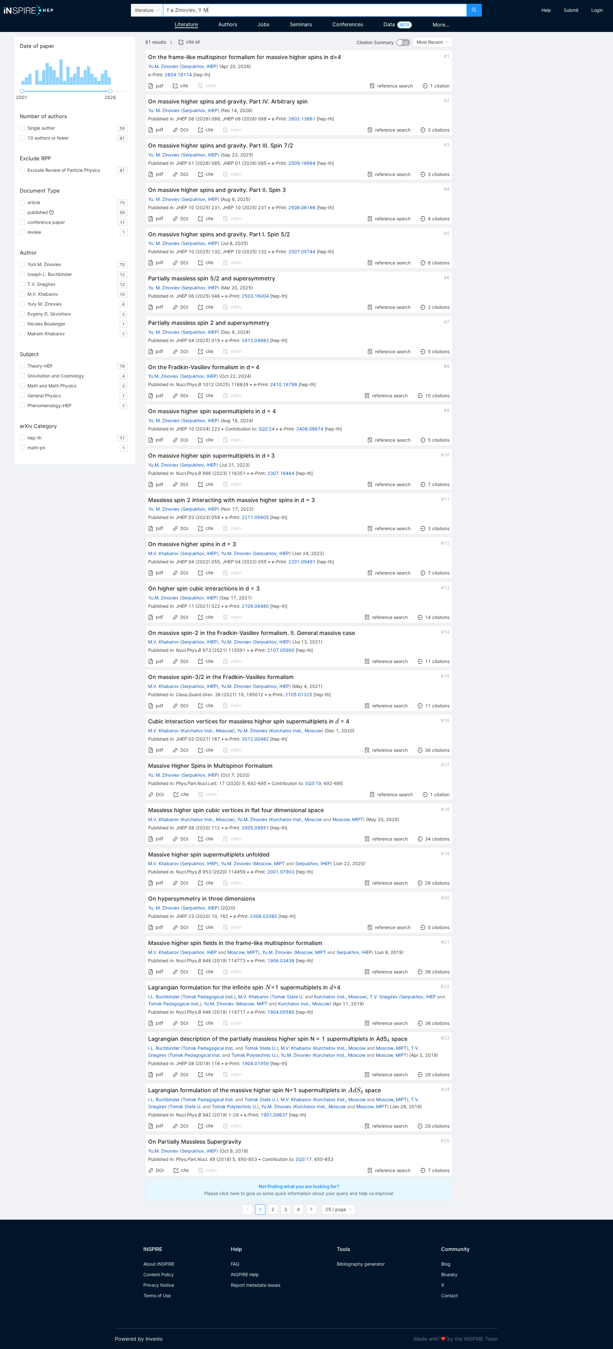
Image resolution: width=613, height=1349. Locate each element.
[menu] (548, 10)
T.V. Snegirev (384, 996)
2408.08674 (309, 428)
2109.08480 (255, 606)
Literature (186, 24)
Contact (449, 1295)
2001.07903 (280, 871)
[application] (75, 70)
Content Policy (158, 1274)
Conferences (347, 24)
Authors (227, 24)
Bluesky (449, 1274)
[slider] (21, 91)
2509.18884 (301, 163)
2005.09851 (255, 827)
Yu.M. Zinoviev (163, 66)
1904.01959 (255, 1063)
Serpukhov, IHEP (198, 66)
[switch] (403, 42)
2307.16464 (280, 473)
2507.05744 (301, 251)
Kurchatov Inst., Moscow (207, 730)
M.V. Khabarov (163, 553)
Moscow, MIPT (347, 819)
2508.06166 (301, 207)
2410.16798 (283, 384)
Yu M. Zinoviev (252, 730)
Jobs (263, 24)
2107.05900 (280, 650)
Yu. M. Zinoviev (164, 110)
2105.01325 (298, 694)
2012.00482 (255, 739)
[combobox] (314, 10)
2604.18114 (178, 74)
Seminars (301, 24)
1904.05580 (280, 1012)
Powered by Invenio (139, 1339)
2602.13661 (301, 118)
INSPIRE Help (245, 1274)
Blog (445, 1264)
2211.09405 (255, 517)
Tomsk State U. (288, 996)
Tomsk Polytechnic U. (253, 1055)
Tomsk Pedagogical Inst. (208, 996)
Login (597, 10)
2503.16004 (255, 296)
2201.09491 (301, 561)
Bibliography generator (361, 1264)
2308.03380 (263, 916)
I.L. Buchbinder (164, 996)
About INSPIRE (158, 1264)
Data (389, 24)
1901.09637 (274, 1114)
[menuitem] (546, 10)
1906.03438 (280, 960)
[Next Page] (311, 1209)
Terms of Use (157, 1295)
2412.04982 (255, 340)
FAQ (235, 1264)
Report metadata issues (255, 1285)
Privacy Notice (158, 1285)
